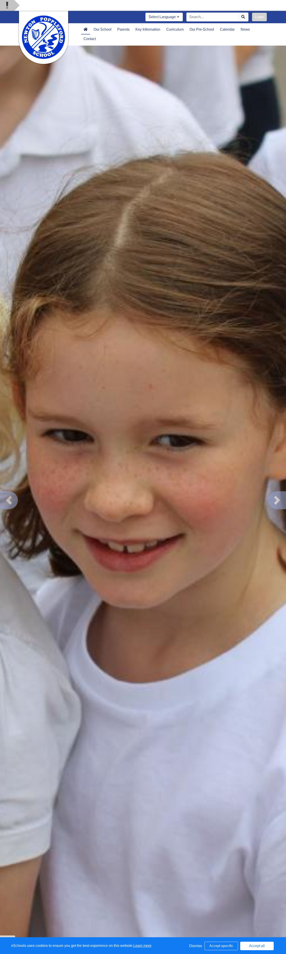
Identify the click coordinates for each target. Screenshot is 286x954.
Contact (90, 39)
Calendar (227, 29)
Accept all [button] (257, 946)
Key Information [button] (147, 29)
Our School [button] (102, 29)
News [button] (245, 29)
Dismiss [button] (195, 946)
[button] (9, 500)
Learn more (142, 946)
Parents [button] (123, 29)
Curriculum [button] (175, 29)
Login (259, 17)
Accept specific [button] (221, 946)
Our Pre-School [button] (201, 29)
